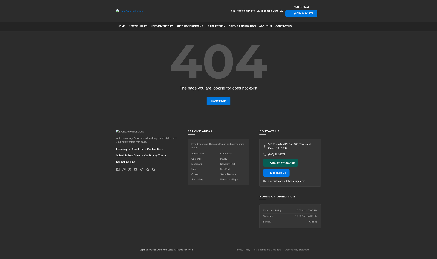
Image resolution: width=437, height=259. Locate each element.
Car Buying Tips (153, 155)
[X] (129, 169)
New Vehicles (138, 26)
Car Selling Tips (125, 161)
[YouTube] (135, 169)
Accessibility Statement (297, 249)
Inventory (121, 149)
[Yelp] (147, 169)
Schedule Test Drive (128, 155)
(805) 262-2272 (276, 154)
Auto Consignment (189, 26)
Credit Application (242, 26)
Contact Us (283, 26)
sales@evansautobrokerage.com (286, 181)
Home (121, 26)
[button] (280, 163)
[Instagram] (123, 169)
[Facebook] (117, 169)
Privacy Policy (243, 249)
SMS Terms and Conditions (267, 249)
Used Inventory (162, 26)
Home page (218, 101)
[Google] (153, 169)
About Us (265, 26)
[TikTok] (141, 169)
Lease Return (216, 26)
